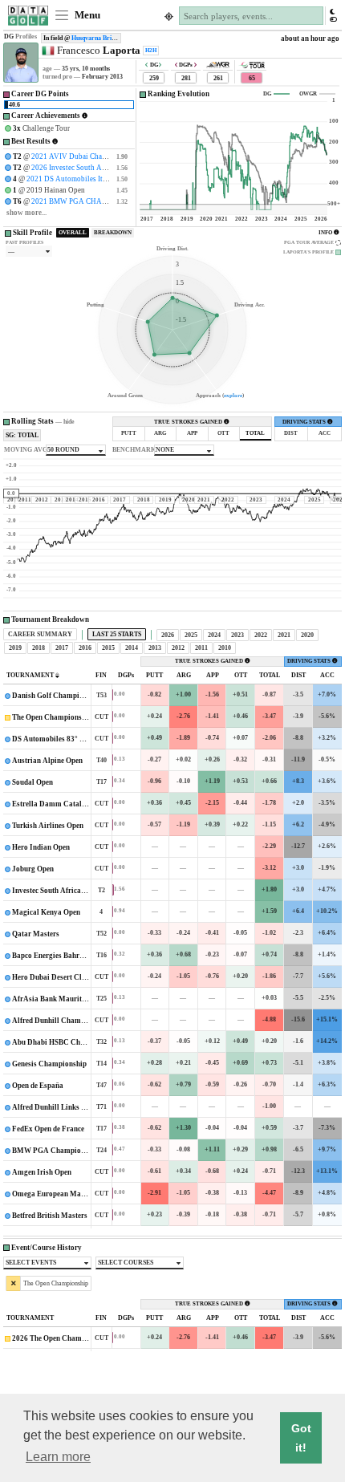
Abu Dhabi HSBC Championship (65, 1042)
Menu (86, 15)
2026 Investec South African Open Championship (108, 168)
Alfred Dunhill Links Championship (70, 1107)
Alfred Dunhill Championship (60, 1021)
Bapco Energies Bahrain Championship (76, 956)
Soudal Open (32, 782)
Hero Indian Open (41, 847)
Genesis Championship (49, 1064)
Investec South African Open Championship (82, 891)
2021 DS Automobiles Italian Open (81, 179)
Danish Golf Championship (56, 696)
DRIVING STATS (304, 422)
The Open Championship (52, 717)
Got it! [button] (301, 1438)
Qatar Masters (35, 934)
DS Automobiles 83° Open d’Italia (67, 739)
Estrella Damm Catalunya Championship (80, 804)
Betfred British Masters (49, 1216)
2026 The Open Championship (61, 1338)
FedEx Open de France (48, 1129)
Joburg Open (33, 869)
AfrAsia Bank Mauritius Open (61, 999)
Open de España (38, 1086)
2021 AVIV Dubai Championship (83, 156)
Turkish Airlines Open (47, 826)
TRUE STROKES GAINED (189, 422)
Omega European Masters (54, 1194)
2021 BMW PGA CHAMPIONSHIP (86, 201)
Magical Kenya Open (47, 912)
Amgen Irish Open (41, 1172)
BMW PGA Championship (55, 1151)
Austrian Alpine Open (48, 761)
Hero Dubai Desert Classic (55, 977)
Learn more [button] (58, 1457)
